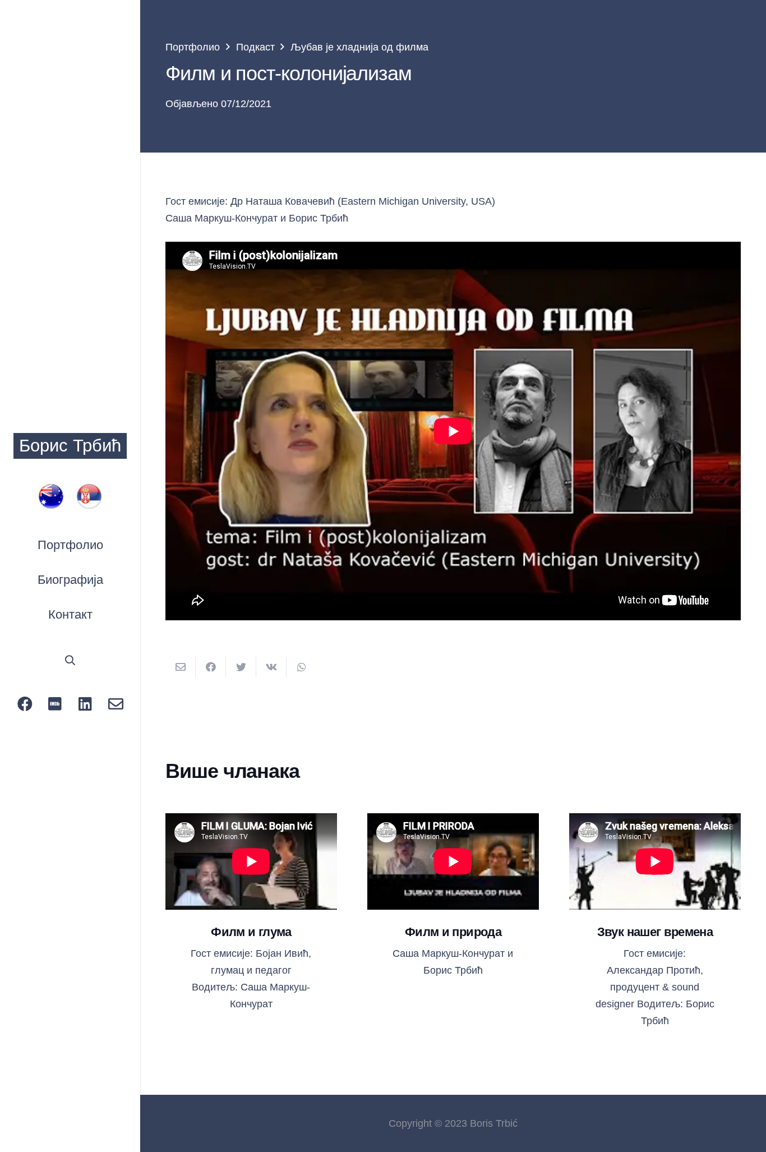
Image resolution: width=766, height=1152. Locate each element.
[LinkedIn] (85, 704)
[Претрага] (70, 660)
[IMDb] (55, 704)
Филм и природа (453, 932)
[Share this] (211, 667)
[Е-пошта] (115, 704)
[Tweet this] (241, 667)
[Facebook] (25, 704)
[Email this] (180, 667)
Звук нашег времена (655, 932)
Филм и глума (251, 932)
